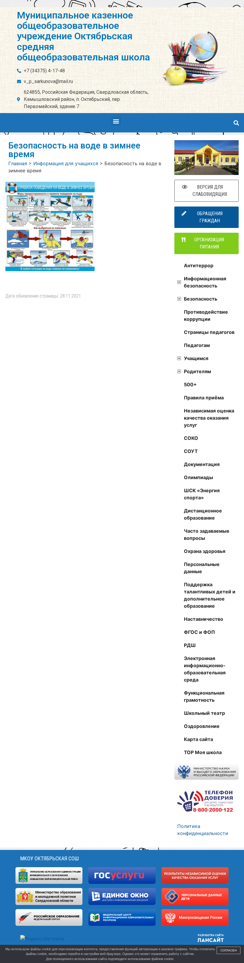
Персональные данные (202, 567)
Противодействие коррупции (206, 315)
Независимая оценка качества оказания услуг (209, 418)
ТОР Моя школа (203, 752)
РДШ (190, 645)
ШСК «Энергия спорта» (202, 494)
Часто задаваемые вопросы (206, 534)
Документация (202, 464)
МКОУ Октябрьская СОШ (49, 858)
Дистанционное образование (203, 514)
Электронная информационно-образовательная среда (205, 669)
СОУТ (191, 451)
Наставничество (203, 619)
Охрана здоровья (204, 551)
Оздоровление (202, 726)
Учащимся (196, 358)
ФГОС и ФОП (199, 632)
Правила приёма (204, 398)
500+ (190, 384)
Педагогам (197, 345)
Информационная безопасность (205, 282)
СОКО (191, 438)
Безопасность (200, 299)
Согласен (228, 950)
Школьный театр (204, 713)
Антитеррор (198, 265)
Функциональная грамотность (204, 696)
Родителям (197, 371)
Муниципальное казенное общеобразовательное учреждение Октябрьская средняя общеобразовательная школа (83, 36)
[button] (116, 121)
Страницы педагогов (209, 332)
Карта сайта (198, 739)
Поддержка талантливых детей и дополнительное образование (209, 595)
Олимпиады (198, 477)
